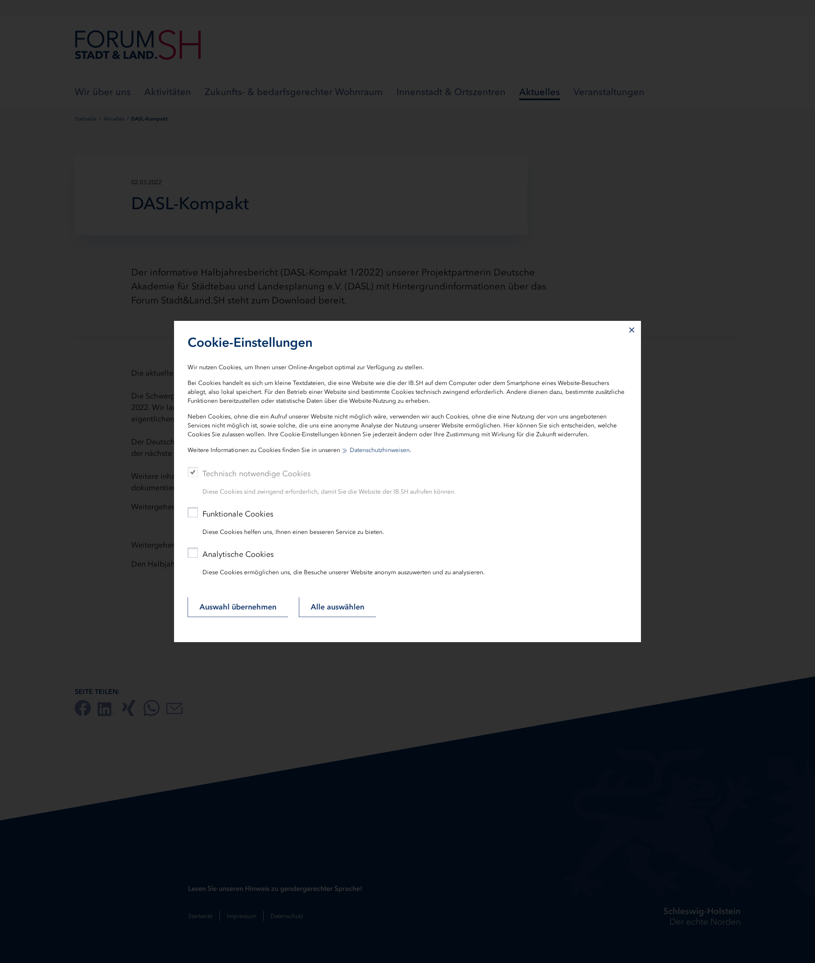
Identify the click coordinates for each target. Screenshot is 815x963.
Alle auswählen (337, 607)
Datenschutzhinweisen (380, 450)
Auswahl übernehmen (238, 607)
